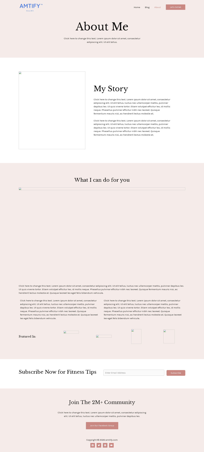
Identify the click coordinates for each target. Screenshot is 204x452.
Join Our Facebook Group (102, 425)
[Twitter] (99, 445)
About (157, 7)
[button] (175, 7)
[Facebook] (92, 445)
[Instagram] (105, 445)
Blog (147, 7)
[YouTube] (111, 445)
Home (137, 7)
